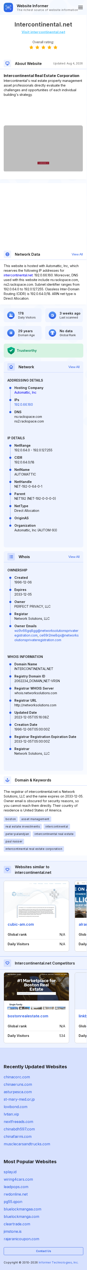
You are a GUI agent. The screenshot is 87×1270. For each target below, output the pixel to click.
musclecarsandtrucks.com (27, 1144)
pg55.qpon (13, 1201)
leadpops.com (16, 1186)
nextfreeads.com (18, 1121)
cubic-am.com (21, 924)
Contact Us (43, 1251)
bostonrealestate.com (28, 1016)
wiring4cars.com (18, 1179)
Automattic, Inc (25, 392)
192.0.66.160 (23, 404)
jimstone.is (13, 1231)
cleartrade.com (17, 1224)
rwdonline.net (16, 1194)
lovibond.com (15, 1106)
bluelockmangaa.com (22, 1209)
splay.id (10, 1171)
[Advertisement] (43, 111)
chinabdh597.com (19, 1129)
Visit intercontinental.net (43, 32)
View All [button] (77, 254)
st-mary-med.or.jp (19, 1099)
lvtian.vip (11, 1114)
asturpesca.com (18, 1091)
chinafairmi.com (18, 1136)
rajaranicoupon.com (21, 1238)
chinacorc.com (17, 1077)
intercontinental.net (18, 275)
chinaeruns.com (18, 1084)
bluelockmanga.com (21, 1216)
